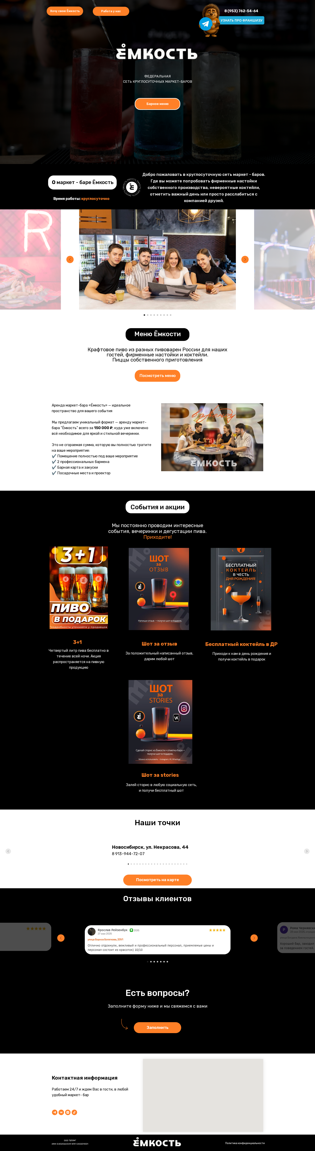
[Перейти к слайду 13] (163, 864)
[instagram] (68, 1112)
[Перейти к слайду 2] (147, 315)
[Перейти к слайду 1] (144, 315)
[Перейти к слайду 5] (157, 315)
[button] (111, 11)
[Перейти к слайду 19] (180, 864)
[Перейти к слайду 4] (154, 315)
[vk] (61, 1112)
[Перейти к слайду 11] (157, 864)
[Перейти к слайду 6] (161, 315)
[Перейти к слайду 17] (175, 864)
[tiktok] (74, 1112)
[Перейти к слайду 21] (186, 864)
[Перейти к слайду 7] (164, 315)
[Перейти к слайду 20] (183, 864)
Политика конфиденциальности (245, 1143)
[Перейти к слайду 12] (160, 864)
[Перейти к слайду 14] (166, 864)
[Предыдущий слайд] (70, 259)
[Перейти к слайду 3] (151, 315)
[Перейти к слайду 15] (169, 864)
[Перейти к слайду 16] (172, 864)
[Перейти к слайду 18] (177, 864)
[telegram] (54, 1112)
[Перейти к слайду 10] (154, 864)
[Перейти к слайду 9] (170, 315)
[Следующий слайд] (245, 259)
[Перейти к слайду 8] (167, 315)
